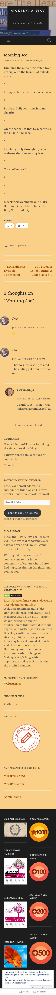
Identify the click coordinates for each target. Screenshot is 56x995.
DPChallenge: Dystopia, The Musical (14, 270)
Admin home (12, 796)
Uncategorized (18, 246)
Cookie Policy (19, 983)
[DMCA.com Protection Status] (13, 596)
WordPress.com (14, 784)
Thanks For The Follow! (22, 512)
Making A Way (28, 10)
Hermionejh (34, 60)
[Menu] (8, 40)
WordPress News (14, 775)
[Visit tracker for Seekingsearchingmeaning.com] (12, 683)
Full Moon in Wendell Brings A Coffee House (40, 270)
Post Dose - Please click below (22, 480)
